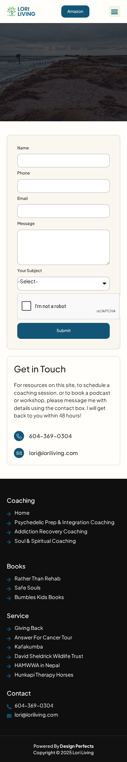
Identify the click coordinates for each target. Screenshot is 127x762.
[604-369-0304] (19, 436)
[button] (114, 11)
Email (22, 198)
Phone (23, 173)
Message (26, 223)
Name (23, 147)
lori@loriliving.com (53, 452)
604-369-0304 (50, 435)
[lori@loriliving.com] (19, 453)
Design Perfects (77, 746)
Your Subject (29, 270)
